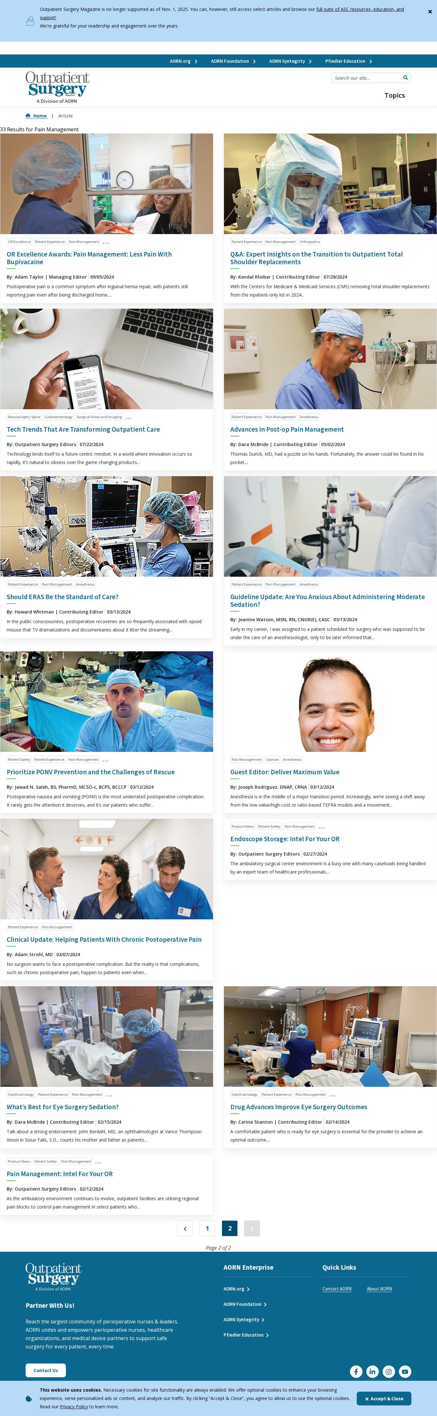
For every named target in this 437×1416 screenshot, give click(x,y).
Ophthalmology (21, 1094)
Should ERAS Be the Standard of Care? (62, 596)
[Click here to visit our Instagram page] (389, 1371)
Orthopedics (310, 241)
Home (40, 116)
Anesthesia (309, 416)
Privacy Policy (74, 1407)
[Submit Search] (405, 78)
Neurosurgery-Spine (24, 416)
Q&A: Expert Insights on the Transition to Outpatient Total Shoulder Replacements (316, 258)
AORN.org (181, 61)
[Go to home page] (58, 87)
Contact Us (46, 1370)
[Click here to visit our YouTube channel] (405, 1371)
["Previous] (185, 1228)
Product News (243, 826)
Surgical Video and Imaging (99, 416)
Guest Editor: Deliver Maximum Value (284, 772)
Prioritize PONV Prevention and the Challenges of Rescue (91, 772)
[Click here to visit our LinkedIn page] (372, 1371)
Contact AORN (337, 1289)
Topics (395, 95)
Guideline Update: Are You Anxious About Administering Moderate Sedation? (327, 600)
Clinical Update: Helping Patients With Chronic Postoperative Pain (104, 939)
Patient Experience (50, 241)
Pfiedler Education (345, 61)
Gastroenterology (58, 416)
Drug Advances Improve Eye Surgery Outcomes (298, 1107)
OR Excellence (19, 241)
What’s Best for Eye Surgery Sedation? (63, 1107)
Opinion (272, 759)
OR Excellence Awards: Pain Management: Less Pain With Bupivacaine (89, 258)
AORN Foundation (230, 61)
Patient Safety (19, 759)
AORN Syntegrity (287, 61)
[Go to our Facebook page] (356, 1371)
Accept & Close (387, 1399)
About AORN (379, 1289)
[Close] (430, 10)
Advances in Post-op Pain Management (287, 429)
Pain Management (84, 241)
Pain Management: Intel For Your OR (60, 1173)
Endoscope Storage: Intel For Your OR (285, 838)
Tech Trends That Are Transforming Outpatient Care (83, 429)
